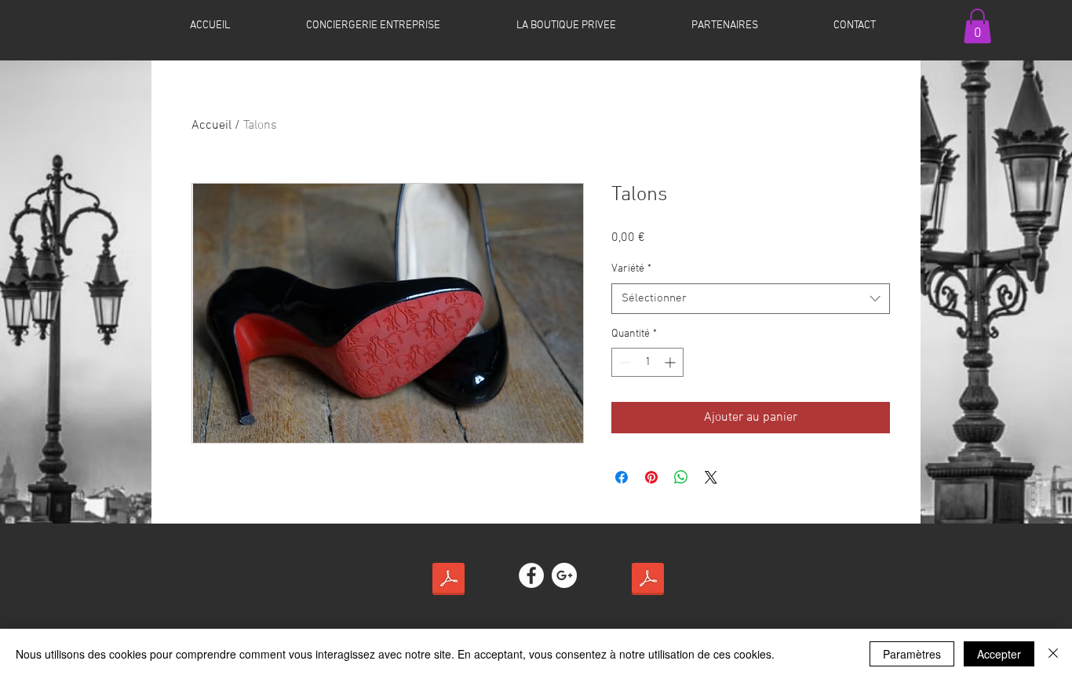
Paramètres (912, 654)
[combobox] (750, 298)
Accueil (211, 125)
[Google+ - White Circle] (564, 575)
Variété (631, 269)
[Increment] (671, 362)
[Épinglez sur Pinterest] (651, 477)
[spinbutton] (647, 362)
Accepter (999, 654)
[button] (977, 26)
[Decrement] (623, 362)
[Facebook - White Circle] (531, 575)
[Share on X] (711, 477)
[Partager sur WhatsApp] (681, 477)
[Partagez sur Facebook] (621, 477)
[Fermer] (1053, 653)
